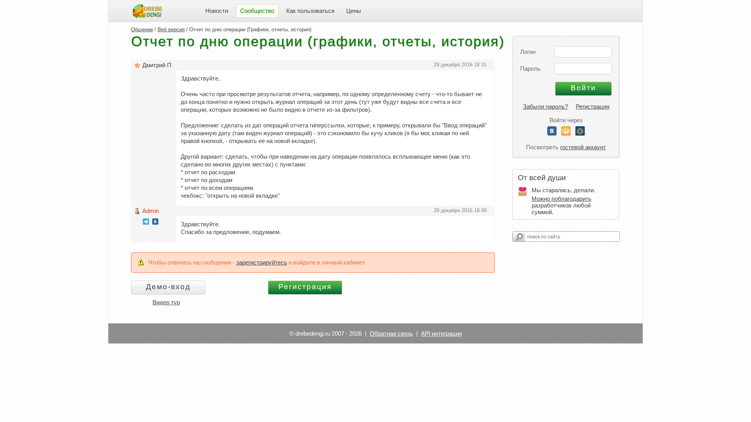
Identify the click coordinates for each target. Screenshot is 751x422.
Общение (142, 29)
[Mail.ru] (580, 133)
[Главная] (147, 10)
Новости (216, 10)
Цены (353, 10)
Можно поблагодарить (561, 198)
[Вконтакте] (552, 133)
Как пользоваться (310, 10)
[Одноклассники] (566, 133)
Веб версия (171, 29)
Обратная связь (391, 333)
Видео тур (166, 302)
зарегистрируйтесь (261, 262)
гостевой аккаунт (583, 147)
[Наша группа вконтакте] (155, 222)
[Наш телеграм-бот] (146, 222)
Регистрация (592, 106)
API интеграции (441, 333)
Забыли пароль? (545, 106)
